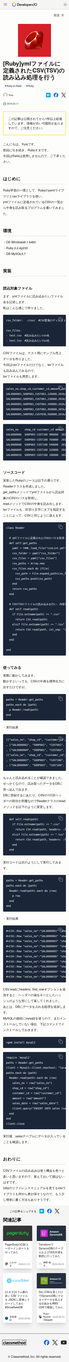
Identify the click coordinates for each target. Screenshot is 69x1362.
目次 (57, 15)
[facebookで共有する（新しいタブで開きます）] (56, 95)
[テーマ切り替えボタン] (65, 4)
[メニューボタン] (5, 5)
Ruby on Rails (14, 85)
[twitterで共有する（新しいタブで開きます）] (63, 95)
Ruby (31, 85)
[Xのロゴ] (55, 1342)
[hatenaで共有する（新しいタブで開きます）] (48, 95)
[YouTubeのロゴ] (64, 1342)
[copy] (60, 319)
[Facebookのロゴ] (46, 1342)
